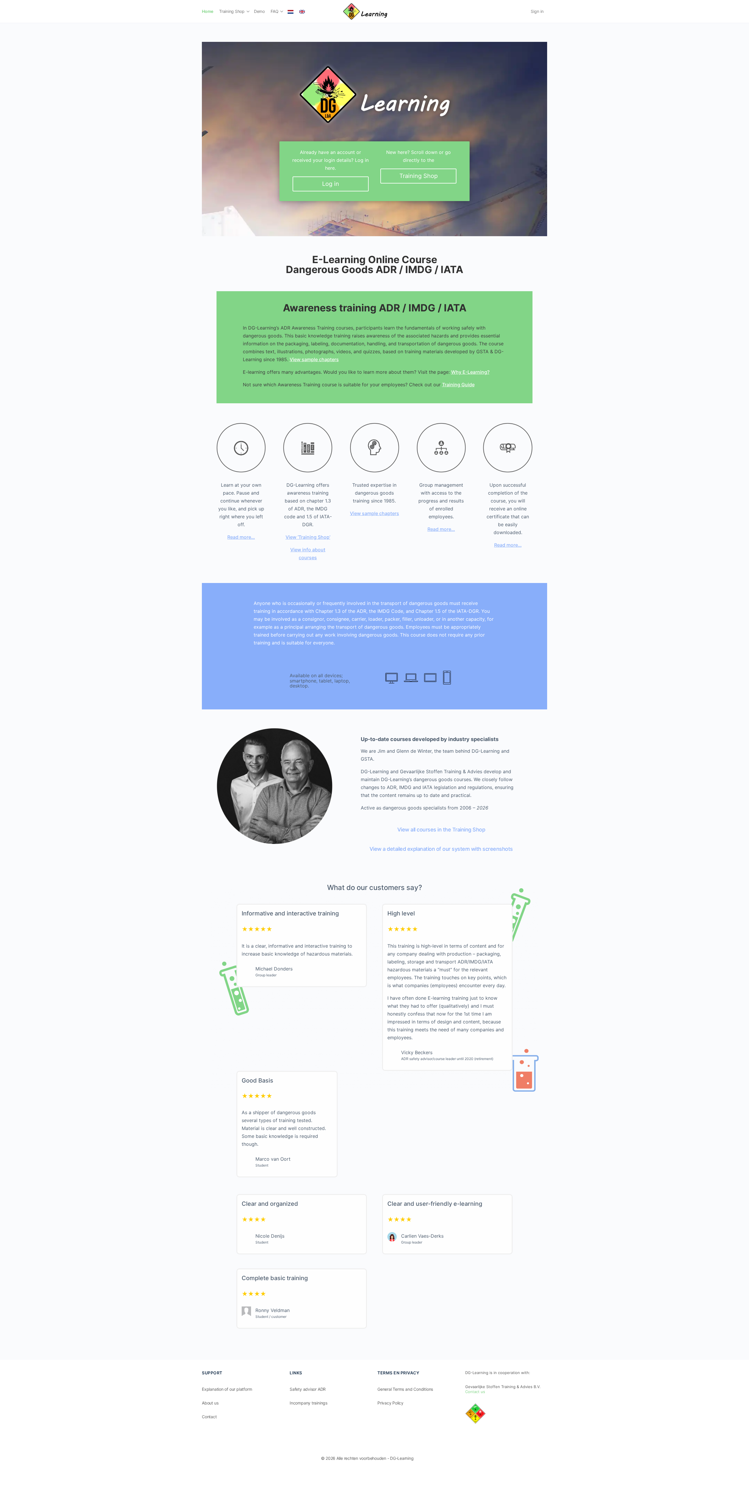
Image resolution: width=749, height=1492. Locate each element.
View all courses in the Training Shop (441, 829)
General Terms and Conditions (405, 1389)
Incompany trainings (308, 1402)
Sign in (537, 11)
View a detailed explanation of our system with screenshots (441, 849)
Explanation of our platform (227, 1389)
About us (210, 1402)
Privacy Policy (390, 1402)
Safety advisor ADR (308, 1389)
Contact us (475, 1391)
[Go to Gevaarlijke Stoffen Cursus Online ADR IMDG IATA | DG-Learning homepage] (365, 11)
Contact (209, 1416)
